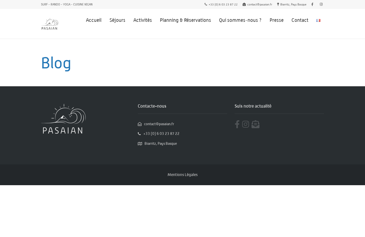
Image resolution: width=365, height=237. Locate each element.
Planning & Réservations (185, 20)
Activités (142, 20)
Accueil (94, 20)
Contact (300, 20)
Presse (277, 20)
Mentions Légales (183, 174)
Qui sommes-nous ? (240, 20)
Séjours (117, 20)
